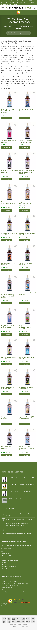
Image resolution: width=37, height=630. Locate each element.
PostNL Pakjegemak (8, 594)
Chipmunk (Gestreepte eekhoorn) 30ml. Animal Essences (26, 203)
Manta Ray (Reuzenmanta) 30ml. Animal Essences (27, 358)
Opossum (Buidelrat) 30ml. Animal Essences (27, 417)
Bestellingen (6, 558)
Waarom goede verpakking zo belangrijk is (19, 519)
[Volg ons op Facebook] (2, 604)
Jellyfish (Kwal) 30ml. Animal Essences (7, 326)
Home (5, 26)
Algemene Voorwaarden (9, 566)
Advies (4, 564)
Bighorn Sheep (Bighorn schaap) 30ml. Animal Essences (26, 172)
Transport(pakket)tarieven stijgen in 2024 (18, 533)
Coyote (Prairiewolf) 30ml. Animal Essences (9, 234)
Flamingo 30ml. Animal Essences (8, 263)
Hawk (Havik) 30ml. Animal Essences (27, 293)
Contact (4, 571)
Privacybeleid (6, 568)
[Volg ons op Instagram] (5, 604)
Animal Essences (13, 26)
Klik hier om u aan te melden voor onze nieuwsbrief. (16, 545)
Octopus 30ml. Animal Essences (8, 417)
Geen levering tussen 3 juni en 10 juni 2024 (19, 529)
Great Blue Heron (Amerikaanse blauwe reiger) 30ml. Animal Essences (7, 295)
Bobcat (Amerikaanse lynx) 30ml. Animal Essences (9, 202)
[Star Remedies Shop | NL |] (19, 7)
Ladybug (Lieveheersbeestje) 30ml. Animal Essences (27, 327)
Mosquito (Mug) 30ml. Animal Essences (26, 387)
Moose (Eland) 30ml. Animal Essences (7, 387)
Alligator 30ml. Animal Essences (26, 110)
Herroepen (5, 562)
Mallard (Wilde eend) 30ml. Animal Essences (9, 358)
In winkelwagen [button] (6, 117)
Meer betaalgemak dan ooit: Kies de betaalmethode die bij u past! (17, 524)
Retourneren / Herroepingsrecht (11, 560)
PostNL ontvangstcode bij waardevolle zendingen (17, 514)
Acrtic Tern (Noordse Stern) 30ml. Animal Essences (7, 111)
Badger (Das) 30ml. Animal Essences (9, 171)
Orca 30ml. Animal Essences (7, 447)
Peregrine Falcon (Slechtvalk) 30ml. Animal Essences (27, 448)
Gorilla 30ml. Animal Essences (25, 263)
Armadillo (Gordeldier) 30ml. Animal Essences (26, 141)
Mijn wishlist (5, 553)
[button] (2, 7)
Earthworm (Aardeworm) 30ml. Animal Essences (27, 234)
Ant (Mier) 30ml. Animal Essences (8, 141)
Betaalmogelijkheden (8, 556)
